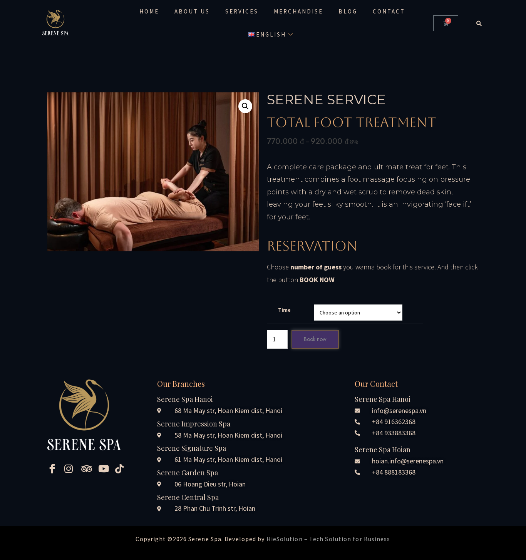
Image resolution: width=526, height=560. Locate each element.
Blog (347, 11)
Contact (389, 11)
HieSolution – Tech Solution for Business (328, 539)
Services (241, 11)
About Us (192, 11)
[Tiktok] (121, 468)
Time (284, 309)
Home (149, 11)
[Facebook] (53, 468)
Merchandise (298, 11)
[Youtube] (104, 468)
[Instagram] (70, 468)
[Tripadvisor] (87, 468)
